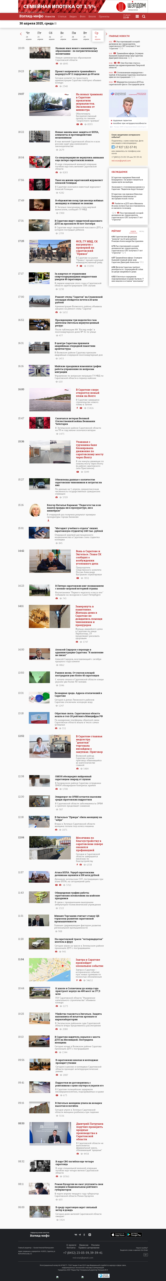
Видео (73, 16)
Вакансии (83, 1245)
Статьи (62, 16)
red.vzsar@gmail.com (121, 160)
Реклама (95, 1245)
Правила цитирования (88, 1247)
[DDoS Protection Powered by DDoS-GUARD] (104, 1277)
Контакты (71, 1247)
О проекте (71, 1245)
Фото (82, 16)
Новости (50, 16)
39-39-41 (137, 157)
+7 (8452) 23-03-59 (120, 157)
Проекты (104, 16)
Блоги (92, 16)
